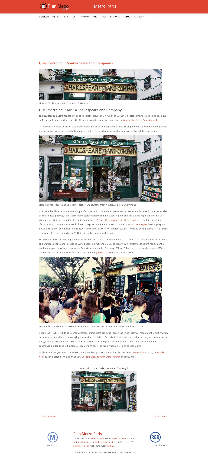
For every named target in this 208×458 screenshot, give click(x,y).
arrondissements (81, 445)
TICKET (103, 17)
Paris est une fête (138, 224)
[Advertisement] (104, 38)
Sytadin (109, 445)
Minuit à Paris (139, 352)
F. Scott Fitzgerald (127, 220)
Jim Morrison (103, 252)
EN (148, 17)
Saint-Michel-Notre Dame (135, 120)
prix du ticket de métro (104, 442)
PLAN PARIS (114, 17)
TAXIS (94, 17)
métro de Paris (97, 438)
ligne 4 (153, 120)
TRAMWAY (84, 17)
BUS (75, 17)
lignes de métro (119, 438)
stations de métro (81, 442)
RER (66, 17)
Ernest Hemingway (107, 220)
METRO (55, 17)
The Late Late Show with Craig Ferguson (101, 356)
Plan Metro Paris (87, 433)
